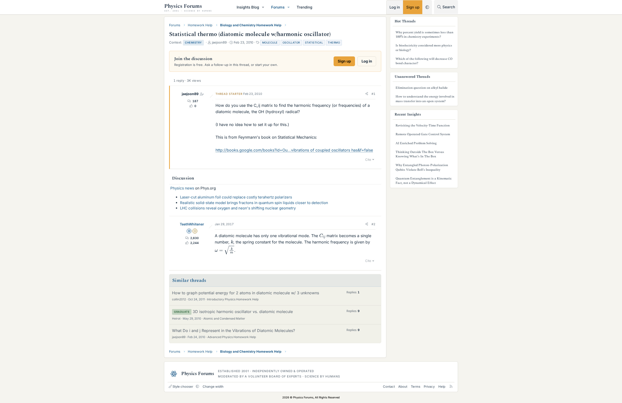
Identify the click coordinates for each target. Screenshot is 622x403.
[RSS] (451, 386)
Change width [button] (213, 386)
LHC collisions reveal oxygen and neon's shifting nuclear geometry (238, 208)
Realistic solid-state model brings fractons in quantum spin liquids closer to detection (254, 202)
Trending (304, 7)
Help (441, 386)
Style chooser (183, 386)
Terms (415, 386)
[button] (263, 7)
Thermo (334, 42)
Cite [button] (368, 159)
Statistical (314, 42)
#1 (373, 94)
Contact (389, 386)
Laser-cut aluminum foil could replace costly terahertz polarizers (236, 197)
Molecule (270, 42)
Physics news (182, 188)
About (402, 386)
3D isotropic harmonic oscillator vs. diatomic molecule (243, 311)
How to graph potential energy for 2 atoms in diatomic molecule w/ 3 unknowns (245, 292)
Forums (278, 7)
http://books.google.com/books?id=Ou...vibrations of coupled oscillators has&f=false (294, 150)
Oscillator (291, 42)
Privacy (429, 386)
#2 (373, 224)
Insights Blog (248, 7)
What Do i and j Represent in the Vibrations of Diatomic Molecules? (233, 330)
